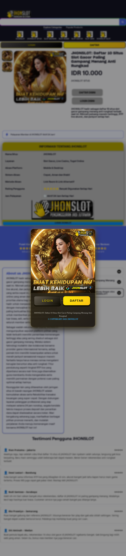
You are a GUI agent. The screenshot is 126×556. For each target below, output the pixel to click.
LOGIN (47, 300)
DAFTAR (76, 300)
